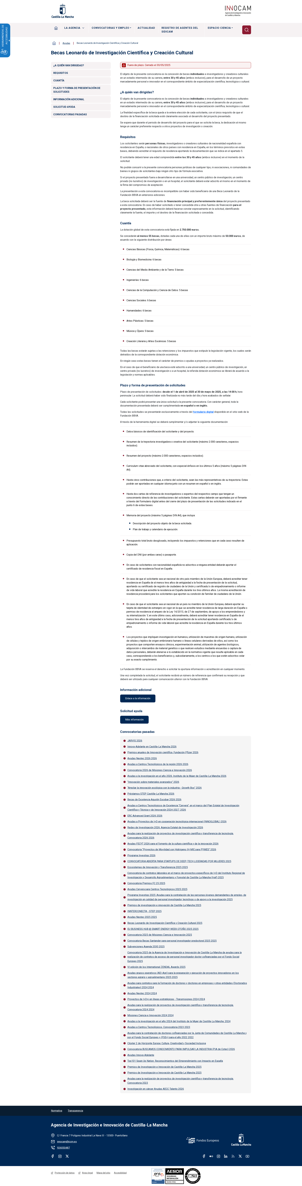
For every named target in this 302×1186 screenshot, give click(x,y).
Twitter (67, 1156)
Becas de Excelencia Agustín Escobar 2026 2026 (154, 799)
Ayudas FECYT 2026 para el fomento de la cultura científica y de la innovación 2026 (172, 843)
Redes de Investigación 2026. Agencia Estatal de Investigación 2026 (165, 827)
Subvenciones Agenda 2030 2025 (146, 946)
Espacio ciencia (219, 27)
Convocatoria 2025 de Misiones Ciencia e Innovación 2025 (159, 934)
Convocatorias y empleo (110, 27)
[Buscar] (246, 29)
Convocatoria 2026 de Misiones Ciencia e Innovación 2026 (159, 770)
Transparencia (75, 1110)
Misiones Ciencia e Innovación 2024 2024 (150, 1015)
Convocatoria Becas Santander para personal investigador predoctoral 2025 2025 (172, 940)
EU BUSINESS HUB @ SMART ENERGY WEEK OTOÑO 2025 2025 (163, 928)
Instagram (60, 1156)
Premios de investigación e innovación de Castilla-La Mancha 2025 (164, 905)
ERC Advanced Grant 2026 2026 (144, 815)
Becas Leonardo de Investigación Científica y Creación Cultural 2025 (164, 923)
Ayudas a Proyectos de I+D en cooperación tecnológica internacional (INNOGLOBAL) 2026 (176, 821)
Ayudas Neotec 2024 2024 (142, 993)
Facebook (52, 1156)
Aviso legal (87, 1173)
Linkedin (225, 1156)
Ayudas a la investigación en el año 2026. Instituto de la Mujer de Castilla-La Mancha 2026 (176, 775)
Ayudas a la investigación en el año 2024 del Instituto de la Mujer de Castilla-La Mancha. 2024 (178, 1021)
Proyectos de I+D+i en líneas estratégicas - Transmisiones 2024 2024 (166, 999)
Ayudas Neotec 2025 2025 (142, 917)
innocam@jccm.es (67, 1141)
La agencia (72, 27)
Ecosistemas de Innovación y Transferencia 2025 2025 (157, 867)
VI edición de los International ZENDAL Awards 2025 (156, 966)
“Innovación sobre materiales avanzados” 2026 (153, 781)
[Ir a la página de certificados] (185, 1175)
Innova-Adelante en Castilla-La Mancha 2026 (151, 746)
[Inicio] (238, 11)
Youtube (247, 1156)
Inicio (56, 28)
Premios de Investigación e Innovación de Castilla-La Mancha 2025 (164, 1066)
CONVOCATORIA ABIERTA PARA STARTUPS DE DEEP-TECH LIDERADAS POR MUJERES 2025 (179, 861)
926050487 (63, 1147)
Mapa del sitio (103, 1173)
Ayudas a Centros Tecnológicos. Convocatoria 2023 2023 (158, 1027)
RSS (233, 1156)
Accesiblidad (120, 1173)
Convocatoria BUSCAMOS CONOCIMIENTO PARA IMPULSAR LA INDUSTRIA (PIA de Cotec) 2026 (181, 1049)
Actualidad (146, 27)
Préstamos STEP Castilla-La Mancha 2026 (150, 793)
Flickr (211, 1156)
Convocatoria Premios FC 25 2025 (146, 883)
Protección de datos (65, 1173)
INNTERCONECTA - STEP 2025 (144, 911)
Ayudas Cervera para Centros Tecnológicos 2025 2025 (157, 889)
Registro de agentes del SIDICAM (180, 29)
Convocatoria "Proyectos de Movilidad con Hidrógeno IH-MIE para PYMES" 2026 (171, 849)
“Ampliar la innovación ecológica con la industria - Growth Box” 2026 (164, 787)
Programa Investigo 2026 (141, 855)
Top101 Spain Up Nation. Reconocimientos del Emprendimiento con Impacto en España (175, 1060)
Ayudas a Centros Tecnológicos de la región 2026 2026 (157, 764)
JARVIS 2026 (134, 740)
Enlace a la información (137, 698)
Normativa (56, 1110)
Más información (134, 719)
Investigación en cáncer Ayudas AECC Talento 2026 (155, 1088)
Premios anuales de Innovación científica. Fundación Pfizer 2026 (162, 752)
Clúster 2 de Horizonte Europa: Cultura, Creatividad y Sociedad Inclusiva (166, 1043)
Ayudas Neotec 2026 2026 (142, 758)
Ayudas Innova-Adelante (140, 1055)
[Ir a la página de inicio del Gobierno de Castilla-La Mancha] (62, 11)
